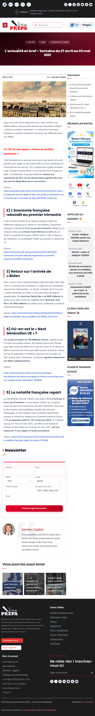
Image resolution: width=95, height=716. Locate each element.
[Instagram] (74, 4)
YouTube (80, 188)
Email (8, 496)
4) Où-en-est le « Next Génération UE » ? (79, 106)
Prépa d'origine (12, 486)
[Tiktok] (86, 4)
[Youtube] (82, 4)
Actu (31, 42)
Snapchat (85, 205)
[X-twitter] (70, 4)
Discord (80, 197)
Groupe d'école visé (43, 486)
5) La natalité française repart (80, 114)
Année (37, 477)
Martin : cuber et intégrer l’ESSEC (80, 254)
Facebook (76, 205)
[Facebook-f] (66, 4)
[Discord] (91, 4)
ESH (43, 42)
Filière (8, 477)
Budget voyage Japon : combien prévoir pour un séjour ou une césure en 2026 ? (56, 584)
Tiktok (88, 188)
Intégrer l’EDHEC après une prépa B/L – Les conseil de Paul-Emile (54, 12)
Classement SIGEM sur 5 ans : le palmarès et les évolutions (80, 292)
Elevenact (89, 702)
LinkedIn (71, 197)
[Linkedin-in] (78, 4)
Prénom (9, 467)
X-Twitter (89, 197)
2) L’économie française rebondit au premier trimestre (80, 88)
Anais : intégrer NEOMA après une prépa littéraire (80, 237)
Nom (37, 467)
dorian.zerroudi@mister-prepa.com (39, 710)
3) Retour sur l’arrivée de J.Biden (81, 98)
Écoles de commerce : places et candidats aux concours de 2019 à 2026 (80, 271)
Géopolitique (60, 42)
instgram (71, 188)
